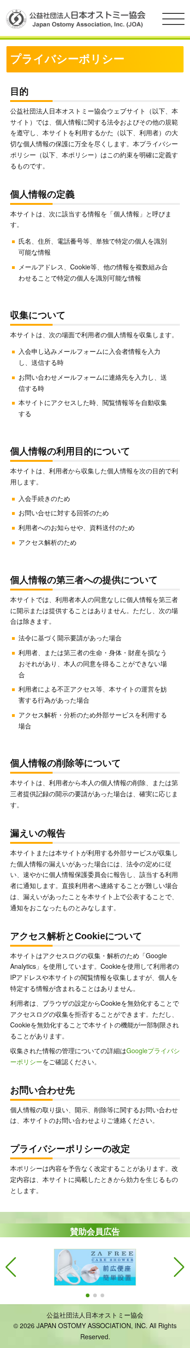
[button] (87, 1295)
